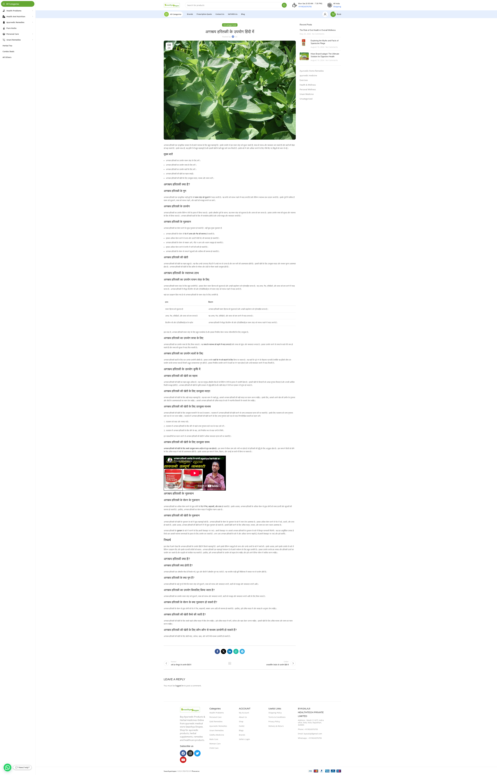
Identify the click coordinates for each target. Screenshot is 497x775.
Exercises (304, 80)
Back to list (229, 663)
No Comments (318, 34)
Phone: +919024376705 (308, 729)
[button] (7, 767)
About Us (243, 717)
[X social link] (223, 651)
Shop (241, 721)
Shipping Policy (275, 712)
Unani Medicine (307, 94)
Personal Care (215, 717)
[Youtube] (183, 759)
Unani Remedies (216, 730)
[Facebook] (183, 753)
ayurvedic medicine (308, 75)
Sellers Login (244, 739)
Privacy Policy (274, 721)
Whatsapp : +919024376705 (310, 738)
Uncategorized (306, 98)
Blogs (241, 730)
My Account (244, 712)
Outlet (241, 726)
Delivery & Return (276, 726)
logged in (179, 685)
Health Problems (216, 712)
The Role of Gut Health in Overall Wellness (318, 30)
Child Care (213, 748)
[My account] (325, 14)
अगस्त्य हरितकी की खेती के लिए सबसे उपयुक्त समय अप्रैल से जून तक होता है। (191, 448)
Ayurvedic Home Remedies (312, 70)
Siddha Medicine (216, 735)
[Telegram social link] (242, 651)
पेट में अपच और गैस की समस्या (195, 233)
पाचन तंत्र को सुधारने (202, 197)
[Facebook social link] (217, 651)
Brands (242, 735)
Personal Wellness (308, 89)
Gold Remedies (215, 721)
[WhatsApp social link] (236, 651)
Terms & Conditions (277, 717)
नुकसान (179, 530)
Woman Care (215, 743)
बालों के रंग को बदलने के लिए (223, 359)
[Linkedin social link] (229, 651)
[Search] (284, 5)
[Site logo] (172, 5)
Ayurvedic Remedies (218, 726)
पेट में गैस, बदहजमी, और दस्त (211, 506)
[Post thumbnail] (304, 43)
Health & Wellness (308, 84)
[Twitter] (197, 753)
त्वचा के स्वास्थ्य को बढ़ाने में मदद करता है (217, 344)
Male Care (213, 739)
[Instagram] (190, 753)
